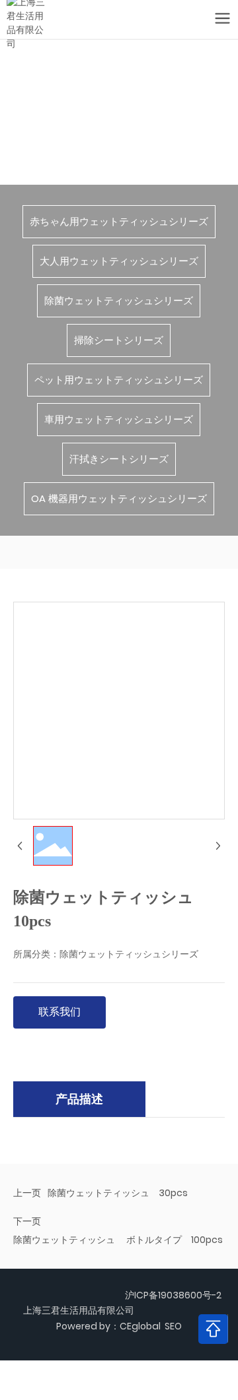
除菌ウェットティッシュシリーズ (118, 300)
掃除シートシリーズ (118, 340)
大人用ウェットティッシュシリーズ (119, 261)
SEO (173, 1326)
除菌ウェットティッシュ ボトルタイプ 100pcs (118, 1239)
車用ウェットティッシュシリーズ (118, 419)
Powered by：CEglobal (108, 1326)
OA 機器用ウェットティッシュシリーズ (119, 498)
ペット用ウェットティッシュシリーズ (118, 380)
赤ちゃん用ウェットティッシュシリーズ (119, 221)
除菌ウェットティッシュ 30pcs (118, 1192)
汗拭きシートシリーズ (119, 459)
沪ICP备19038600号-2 (173, 1295)
